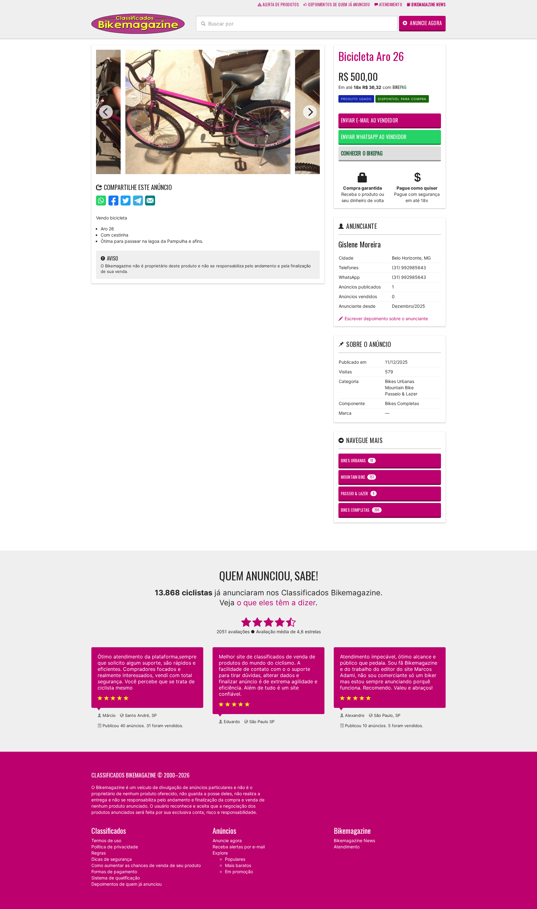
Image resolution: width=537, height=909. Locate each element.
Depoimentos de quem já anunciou (338, 4)
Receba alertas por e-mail (239, 846)
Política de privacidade (114, 846)
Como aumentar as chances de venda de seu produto (146, 865)
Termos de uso (106, 840)
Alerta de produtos (280, 4)
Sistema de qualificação (115, 877)
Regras (98, 853)
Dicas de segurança (111, 859)
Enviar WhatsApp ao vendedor (373, 137)
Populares (235, 859)
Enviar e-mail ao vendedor (369, 120)
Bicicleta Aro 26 (371, 56)
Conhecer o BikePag (362, 153)
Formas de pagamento (114, 871)
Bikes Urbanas (357, 460)
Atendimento (390, 4)
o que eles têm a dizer (276, 602)
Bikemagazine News (354, 840)
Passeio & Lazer (357, 493)
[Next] (310, 112)
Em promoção (239, 871)
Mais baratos (238, 865)
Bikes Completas (360, 510)
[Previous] (106, 112)
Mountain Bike (357, 477)
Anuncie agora (425, 23)
